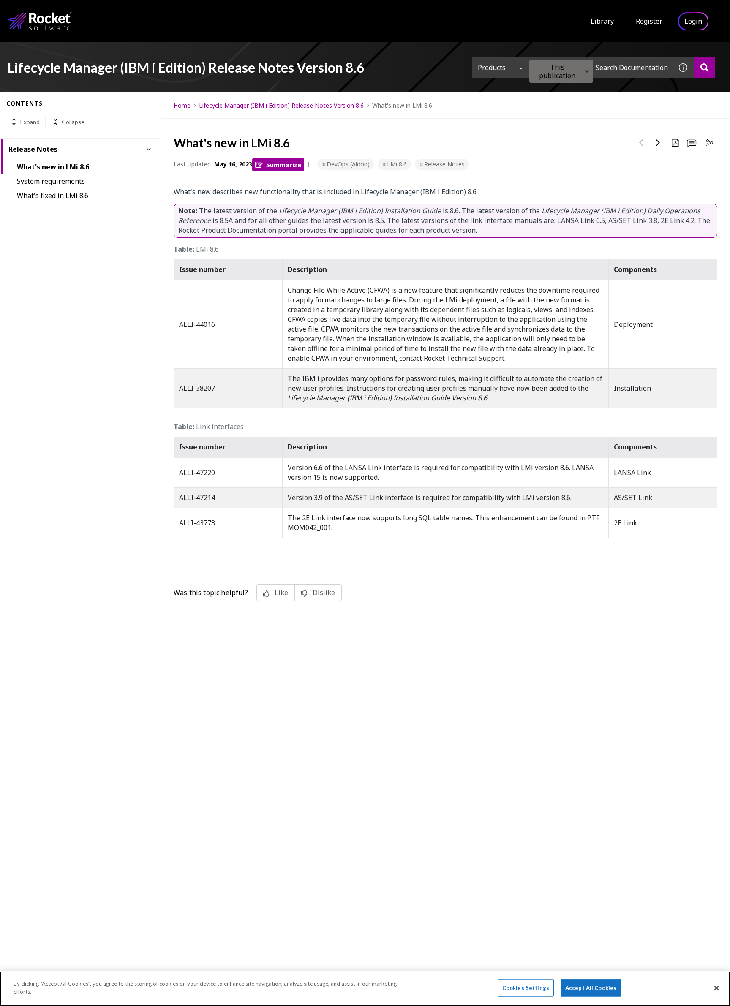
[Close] (716, 988)
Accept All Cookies (590, 987)
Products (492, 67)
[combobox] (600, 67)
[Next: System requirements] (658, 142)
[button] (587, 71)
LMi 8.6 (397, 164)
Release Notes (444, 164)
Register (649, 21)
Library (602, 21)
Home (182, 105)
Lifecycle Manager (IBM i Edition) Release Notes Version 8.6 (281, 105)
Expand (30, 121)
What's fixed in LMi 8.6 (52, 195)
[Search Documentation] (704, 67)
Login (693, 21)
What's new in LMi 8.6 (53, 166)
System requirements (51, 181)
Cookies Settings (525, 987)
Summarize (283, 164)
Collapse (73, 121)
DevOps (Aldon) (348, 164)
